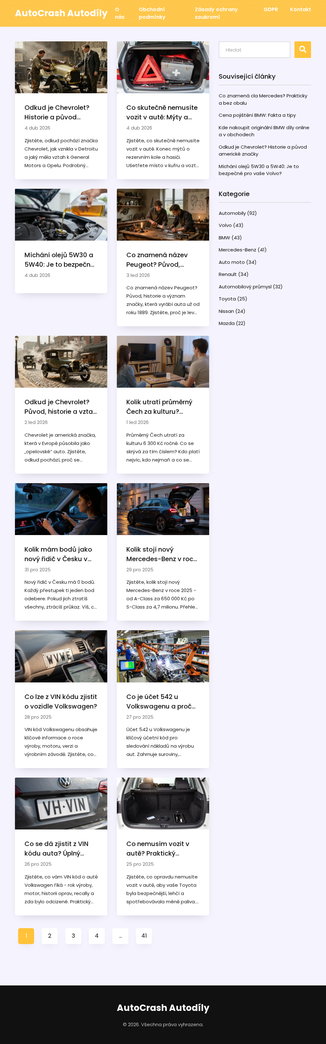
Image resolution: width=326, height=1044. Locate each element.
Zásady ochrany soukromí (216, 13)
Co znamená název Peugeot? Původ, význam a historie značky (157, 259)
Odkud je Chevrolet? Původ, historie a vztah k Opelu (61, 407)
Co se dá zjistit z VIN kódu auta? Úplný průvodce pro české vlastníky (57, 848)
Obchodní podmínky (152, 13)
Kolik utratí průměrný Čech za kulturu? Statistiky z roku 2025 (160, 407)
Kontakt (300, 9)
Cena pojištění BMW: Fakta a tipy (257, 115)
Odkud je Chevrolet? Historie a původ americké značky (57, 112)
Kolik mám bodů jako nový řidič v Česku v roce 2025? (58, 554)
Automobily (238, 213)
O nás (119, 13)
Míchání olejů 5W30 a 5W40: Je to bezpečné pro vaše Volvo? (59, 259)
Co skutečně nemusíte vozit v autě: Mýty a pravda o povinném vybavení (162, 112)
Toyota (233, 298)
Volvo (231, 225)
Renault (234, 274)
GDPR (271, 9)
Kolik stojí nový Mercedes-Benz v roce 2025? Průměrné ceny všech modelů (161, 554)
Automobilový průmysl (251, 286)
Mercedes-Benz (243, 249)
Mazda (232, 323)
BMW (230, 237)
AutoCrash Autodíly (163, 1008)
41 (144, 936)
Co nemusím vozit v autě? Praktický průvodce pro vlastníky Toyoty (163, 848)
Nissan (232, 311)
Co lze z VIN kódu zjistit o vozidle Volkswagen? (61, 701)
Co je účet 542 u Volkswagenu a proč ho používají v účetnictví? (159, 701)
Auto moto (238, 262)
